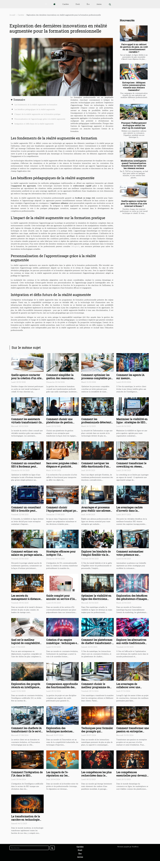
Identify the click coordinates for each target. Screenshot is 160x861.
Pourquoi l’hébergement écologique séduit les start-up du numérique (134, 125)
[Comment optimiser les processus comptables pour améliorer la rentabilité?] (97, 362)
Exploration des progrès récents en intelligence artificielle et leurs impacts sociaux (27, 688)
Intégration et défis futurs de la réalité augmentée (34, 123)
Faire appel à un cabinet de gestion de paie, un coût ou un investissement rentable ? (134, 48)
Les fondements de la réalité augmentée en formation (35, 104)
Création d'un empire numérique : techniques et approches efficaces (62, 643)
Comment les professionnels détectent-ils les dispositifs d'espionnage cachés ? (96, 423)
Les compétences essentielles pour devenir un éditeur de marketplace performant (132, 777)
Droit (78, 4)
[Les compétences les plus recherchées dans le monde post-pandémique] (97, 759)
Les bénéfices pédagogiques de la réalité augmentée (34, 109)
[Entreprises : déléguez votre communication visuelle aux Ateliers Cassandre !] (134, 71)
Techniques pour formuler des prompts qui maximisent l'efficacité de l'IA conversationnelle (97, 732)
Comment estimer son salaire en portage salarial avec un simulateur (27, 555)
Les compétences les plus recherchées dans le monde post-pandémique (96, 775)
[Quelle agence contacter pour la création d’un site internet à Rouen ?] (134, 190)
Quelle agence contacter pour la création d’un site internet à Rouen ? (134, 203)
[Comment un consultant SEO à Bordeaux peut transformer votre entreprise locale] (27, 450)
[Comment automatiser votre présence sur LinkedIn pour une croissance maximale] (132, 538)
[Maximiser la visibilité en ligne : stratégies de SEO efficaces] (132, 406)
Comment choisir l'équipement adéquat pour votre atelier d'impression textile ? (62, 512)
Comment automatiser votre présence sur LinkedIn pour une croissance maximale (129, 556)
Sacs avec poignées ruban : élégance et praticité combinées (62, 466)
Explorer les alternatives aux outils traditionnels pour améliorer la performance (131, 644)
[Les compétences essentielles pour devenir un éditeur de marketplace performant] (132, 759)
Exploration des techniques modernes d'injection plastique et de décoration (62, 732)
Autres (99, 4)
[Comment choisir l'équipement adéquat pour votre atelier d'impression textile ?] (62, 494)
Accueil (12, 15)
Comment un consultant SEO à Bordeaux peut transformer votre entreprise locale (26, 468)
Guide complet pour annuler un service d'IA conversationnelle (60, 599)
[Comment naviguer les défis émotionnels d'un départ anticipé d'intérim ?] (97, 450)
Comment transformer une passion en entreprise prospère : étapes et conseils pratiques (132, 732)
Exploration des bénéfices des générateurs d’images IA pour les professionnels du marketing (132, 600)
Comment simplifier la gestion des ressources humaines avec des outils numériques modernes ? (61, 379)
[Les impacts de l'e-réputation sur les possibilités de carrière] (62, 759)
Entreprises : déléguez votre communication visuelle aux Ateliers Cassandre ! (133, 86)
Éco (88, 4)
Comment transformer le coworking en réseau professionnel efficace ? (131, 466)
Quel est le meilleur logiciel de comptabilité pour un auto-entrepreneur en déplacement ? (27, 644)
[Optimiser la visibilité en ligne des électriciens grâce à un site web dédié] (97, 582)
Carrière (65, 4)
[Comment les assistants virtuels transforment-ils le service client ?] (27, 406)
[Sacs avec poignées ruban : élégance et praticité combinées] (62, 450)
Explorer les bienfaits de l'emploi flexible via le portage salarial (96, 555)
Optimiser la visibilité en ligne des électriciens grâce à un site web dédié (96, 599)
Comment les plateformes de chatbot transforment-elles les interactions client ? (96, 644)
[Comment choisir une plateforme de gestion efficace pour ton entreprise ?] (62, 406)
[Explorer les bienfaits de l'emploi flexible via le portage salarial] (97, 538)
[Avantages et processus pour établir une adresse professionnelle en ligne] (97, 494)
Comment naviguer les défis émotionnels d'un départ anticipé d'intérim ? (97, 466)
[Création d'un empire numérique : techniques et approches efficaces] (62, 627)
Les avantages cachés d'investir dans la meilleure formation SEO (131, 510)
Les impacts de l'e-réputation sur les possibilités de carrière (60, 775)
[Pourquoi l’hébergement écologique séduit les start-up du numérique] (134, 112)
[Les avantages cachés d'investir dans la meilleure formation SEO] (132, 494)
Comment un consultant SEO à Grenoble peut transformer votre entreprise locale (26, 512)
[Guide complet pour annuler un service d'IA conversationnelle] (62, 582)
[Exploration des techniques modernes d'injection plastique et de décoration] (62, 715)
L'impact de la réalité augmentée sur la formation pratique (37, 114)
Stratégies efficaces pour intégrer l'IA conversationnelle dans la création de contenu (62, 556)
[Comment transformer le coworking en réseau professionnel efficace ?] (132, 450)
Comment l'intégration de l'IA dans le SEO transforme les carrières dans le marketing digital (27, 777)
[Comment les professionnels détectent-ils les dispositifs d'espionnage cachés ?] (97, 406)
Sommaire (19, 100)
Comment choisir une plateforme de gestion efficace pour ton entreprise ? (59, 423)
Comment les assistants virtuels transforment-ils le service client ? (26, 422)
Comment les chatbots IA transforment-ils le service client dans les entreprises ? (27, 732)
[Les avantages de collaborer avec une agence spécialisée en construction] (132, 671)
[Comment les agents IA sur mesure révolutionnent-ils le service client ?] (132, 362)
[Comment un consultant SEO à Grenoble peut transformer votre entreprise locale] (27, 494)
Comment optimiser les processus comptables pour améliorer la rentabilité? (97, 378)
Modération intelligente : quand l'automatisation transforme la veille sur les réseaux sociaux (134, 164)
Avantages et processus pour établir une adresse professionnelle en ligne (96, 510)
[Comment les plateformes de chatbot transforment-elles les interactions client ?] (97, 627)
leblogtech (75, 246)
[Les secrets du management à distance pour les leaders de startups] (27, 582)
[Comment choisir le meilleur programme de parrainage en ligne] (97, 671)
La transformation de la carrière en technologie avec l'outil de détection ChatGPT (25, 821)
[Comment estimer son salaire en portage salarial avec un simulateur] (27, 538)
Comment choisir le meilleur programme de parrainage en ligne (95, 687)
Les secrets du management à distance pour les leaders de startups (25, 600)
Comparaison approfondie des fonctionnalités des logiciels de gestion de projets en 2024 (62, 688)
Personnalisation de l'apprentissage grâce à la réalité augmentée (39, 119)
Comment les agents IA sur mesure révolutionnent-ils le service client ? (130, 379)
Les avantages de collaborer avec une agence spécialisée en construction (129, 688)
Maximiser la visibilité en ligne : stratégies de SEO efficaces (132, 422)
